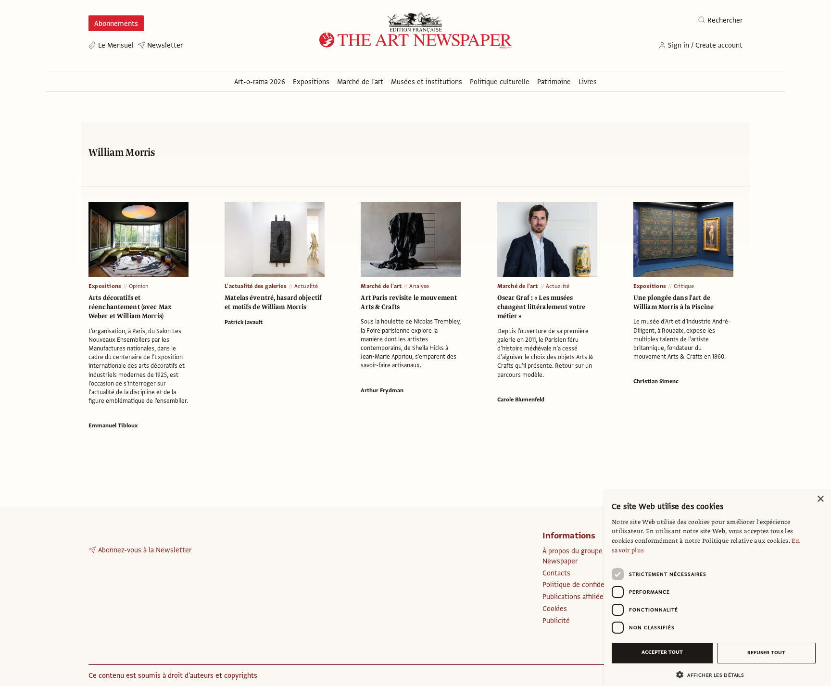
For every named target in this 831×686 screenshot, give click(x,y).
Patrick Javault (244, 322)
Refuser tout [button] (766, 652)
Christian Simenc (656, 381)
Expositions (104, 286)
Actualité (306, 286)
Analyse (419, 286)
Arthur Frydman (382, 390)
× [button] (820, 499)
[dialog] (717, 587)
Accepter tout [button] (662, 652)
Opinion (139, 286)
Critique (684, 286)
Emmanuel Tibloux (113, 425)
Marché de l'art (381, 286)
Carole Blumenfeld (520, 399)
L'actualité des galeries (256, 286)
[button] (714, 675)
